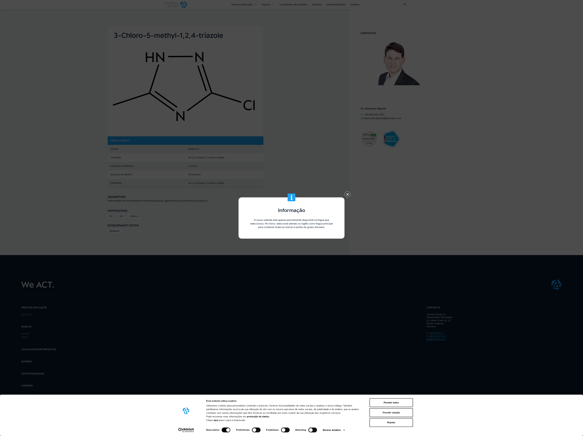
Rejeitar (391, 422)
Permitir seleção (391, 412)
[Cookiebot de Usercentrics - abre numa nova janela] (186, 430)
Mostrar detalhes (332, 430)
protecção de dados (258, 416)
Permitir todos (391, 402)
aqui (216, 420)
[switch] (256, 430)
